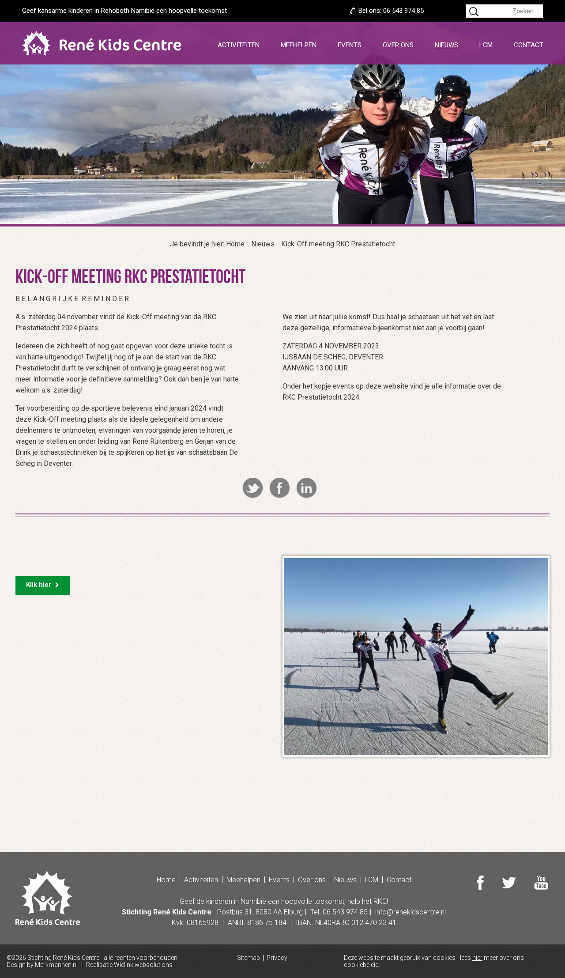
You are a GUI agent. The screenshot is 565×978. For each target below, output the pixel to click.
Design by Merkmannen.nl (42, 964)
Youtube (541, 883)
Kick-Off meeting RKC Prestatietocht (338, 244)
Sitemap (248, 958)
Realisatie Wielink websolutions (129, 964)
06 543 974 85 (403, 11)
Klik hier (39, 585)
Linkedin (306, 488)
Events (350, 45)
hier (477, 957)
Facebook (279, 488)
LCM (486, 45)
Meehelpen (298, 45)
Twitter (252, 488)
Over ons (398, 45)
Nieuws (446, 45)
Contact (528, 45)
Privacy (277, 958)
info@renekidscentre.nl (410, 912)
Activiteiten (239, 45)
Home (235, 244)
